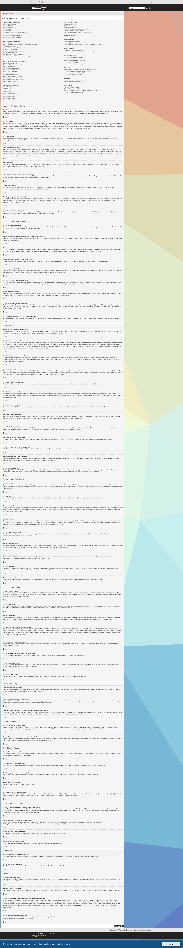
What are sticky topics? (9, 96)
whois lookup (6, 902)
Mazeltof (42, 935)
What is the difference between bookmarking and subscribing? (80, 69)
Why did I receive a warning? (10, 74)
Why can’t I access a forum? (10, 71)
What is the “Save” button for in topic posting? (14, 78)
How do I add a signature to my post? (12, 64)
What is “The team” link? (70, 35)
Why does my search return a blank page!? (75, 60)
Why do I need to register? (9, 24)
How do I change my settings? (10, 43)
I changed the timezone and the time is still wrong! (15, 47)
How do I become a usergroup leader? (74, 30)
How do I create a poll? (9, 66)
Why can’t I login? (7, 30)
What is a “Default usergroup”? (72, 34)
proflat (35, 935)
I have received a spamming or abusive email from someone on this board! (83, 44)
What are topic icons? (8, 100)
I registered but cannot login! (10, 29)
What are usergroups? (70, 27)
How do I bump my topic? (9, 81)
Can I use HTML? (7, 88)
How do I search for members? (72, 62)
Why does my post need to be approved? (13, 79)
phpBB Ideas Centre (80, 890)
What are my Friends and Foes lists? (73, 50)
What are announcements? (10, 95)
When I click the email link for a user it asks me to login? (17, 56)
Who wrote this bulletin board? (71, 87)
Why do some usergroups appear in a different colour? (78, 32)
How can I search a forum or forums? (73, 57)
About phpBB (6, 881)
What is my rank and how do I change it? (13, 54)
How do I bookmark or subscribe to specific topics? (77, 71)
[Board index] (39, 7)
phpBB (59, 272)
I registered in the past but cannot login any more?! (16, 32)
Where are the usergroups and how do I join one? (76, 29)
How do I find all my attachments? (72, 81)
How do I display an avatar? (10, 52)
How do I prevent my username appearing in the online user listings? (20, 44)
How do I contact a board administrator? (74, 92)
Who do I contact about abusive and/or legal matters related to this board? (83, 90)
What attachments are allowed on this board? (75, 80)
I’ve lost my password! (8, 34)
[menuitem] (41, 2)
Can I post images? (8, 91)
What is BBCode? (7, 86)
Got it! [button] (171, 944)
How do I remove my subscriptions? (73, 74)
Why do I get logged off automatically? (12, 35)
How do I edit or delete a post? (10, 63)
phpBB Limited (50, 879)
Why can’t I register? (8, 27)
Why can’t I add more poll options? (11, 68)
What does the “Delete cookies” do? (12, 37)
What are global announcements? (11, 93)
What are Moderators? (70, 25)
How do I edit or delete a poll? (10, 69)
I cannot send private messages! (72, 41)
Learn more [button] (68, 944)
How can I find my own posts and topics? (74, 64)
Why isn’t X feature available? (71, 88)
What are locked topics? (9, 98)
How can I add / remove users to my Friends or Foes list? (79, 51)
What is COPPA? (7, 25)
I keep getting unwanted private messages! (75, 43)
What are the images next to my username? (14, 51)
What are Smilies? (7, 90)
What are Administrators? (70, 24)
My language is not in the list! (10, 49)
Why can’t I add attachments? (10, 73)
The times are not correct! (9, 46)
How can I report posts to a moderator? (13, 76)
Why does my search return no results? (74, 59)
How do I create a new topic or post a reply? (14, 61)
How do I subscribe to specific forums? (74, 72)
